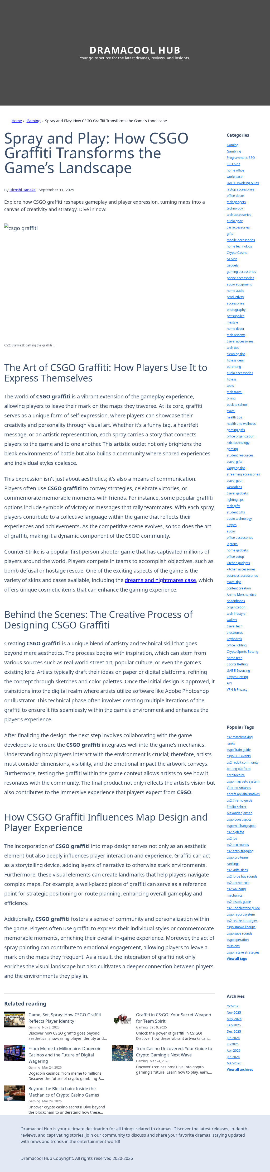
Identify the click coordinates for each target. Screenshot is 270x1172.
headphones (236, 601)
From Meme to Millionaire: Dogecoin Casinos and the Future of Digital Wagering (65, 1055)
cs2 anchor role (238, 882)
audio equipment (239, 284)
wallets (232, 620)
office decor (235, 195)
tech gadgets (236, 202)
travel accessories (240, 341)
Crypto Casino (237, 252)
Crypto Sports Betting (242, 651)
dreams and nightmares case (160, 580)
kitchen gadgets (238, 563)
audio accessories (240, 373)
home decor (235, 328)
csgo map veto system (243, 781)
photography (236, 309)
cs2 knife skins (237, 870)
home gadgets (237, 550)
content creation (239, 588)
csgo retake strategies (243, 952)
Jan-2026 (233, 1057)
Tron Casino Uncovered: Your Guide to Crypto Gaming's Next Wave (174, 1052)
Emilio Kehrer (237, 806)
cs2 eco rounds (238, 844)
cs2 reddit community (242, 762)
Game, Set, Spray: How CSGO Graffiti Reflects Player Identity (64, 1018)
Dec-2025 (234, 1031)
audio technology (239, 518)
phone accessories (240, 278)
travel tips (234, 582)
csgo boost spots (239, 819)
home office (235, 170)
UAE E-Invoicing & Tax (243, 183)
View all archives (240, 1069)
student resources (240, 455)
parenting (234, 366)
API (229, 683)
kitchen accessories (241, 569)
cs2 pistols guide (239, 901)
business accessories (242, 575)
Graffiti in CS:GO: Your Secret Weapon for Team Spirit (173, 1018)
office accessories (240, 537)
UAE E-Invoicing (238, 670)
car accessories (238, 227)
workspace (235, 176)
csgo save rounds (239, 933)
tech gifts (233, 506)
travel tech (234, 626)
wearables (234, 487)
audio (231, 531)
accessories (235, 303)
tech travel (234, 392)
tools (230, 385)
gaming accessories (241, 271)
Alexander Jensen (239, 813)
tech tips (233, 347)
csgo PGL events (239, 756)
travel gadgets (237, 493)
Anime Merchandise (241, 594)
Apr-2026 (233, 1050)
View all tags (237, 958)
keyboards (234, 639)
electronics (235, 632)
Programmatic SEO (241, 157)
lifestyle (232, 322)
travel (231, 411)
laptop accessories (240, 189)
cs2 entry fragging (240, 851)
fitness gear (235, 360)
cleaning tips (236, 354)
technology (235, 208)
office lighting (237, 645)
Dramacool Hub (134, 50)
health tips (234, 417)
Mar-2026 (234, 1063)
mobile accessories (241, 240)
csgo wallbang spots (241, 825)
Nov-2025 (234, 1012)
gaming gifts (236, 430)
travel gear (235, 480)
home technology (239, 246)
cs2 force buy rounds (242, 876)
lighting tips (235, 499)
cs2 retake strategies (242, 920)
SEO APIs (233, 164)
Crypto (232, 525)
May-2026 (234, 1019)
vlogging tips (236, 468)
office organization (240, 436)
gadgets (233, 265)
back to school (237, 404)
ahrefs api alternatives (243, 794)
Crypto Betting (237, 677)
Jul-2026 (233, 1044)
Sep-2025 (234, 1025)
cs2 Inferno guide (239, 800)
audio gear (235, 221)
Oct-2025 (233, 1006)
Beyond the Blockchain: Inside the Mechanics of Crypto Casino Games (63, 1092)
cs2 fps (232, 838)
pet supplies (235, 316)
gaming (232, 449)
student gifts (236, 512)
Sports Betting (237, 664)
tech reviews (236, 335)
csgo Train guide (239, 749)
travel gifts (234, 461)
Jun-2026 (233, 1038)
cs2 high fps (235, 832)
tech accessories (239, 214)
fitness (232, 379)
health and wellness (241, 423)
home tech (234, 658)
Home (17, 120)
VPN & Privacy (237, 689)
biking (231, 398)
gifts (230, 233)
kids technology (238, 442)
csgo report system (241, 914)
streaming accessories (243, 474)
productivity (235, 297)
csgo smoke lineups (241, 927)
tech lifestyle (236, 613)
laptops (232, 544)
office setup (235, 556)
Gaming (34, 120)
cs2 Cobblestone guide (243, 908)
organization (236, 607)
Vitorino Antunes (239, 787)
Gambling (234, 151)
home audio (235, 290)
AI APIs (232, 259)
